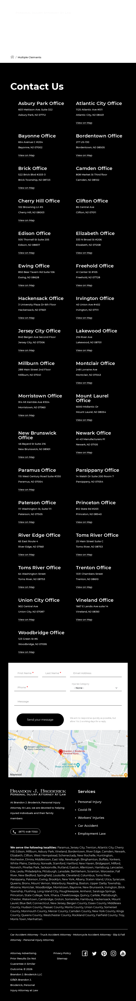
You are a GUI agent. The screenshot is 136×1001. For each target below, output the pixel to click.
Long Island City (47, 891)
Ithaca (55, 895)
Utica (107, 879)
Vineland (61, 851)
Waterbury (58, 883)
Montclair (28, 887)
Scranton (93, 871)
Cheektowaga (69, 895)
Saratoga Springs (104, 891)
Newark (120, 851)
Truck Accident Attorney (55, 934)
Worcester (107, 871)
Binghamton (89, 859)
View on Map (84, 122)
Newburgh (72, 859)
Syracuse (119, 879)
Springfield (44, 875)
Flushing (30, 891)
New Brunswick (93, 887)
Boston (84, 883)
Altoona (15, 887)
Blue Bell (25, 903)
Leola (20, 871)
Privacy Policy (62, 953)
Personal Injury (90, 802)
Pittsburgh (49, 871)
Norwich (15, 867)
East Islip (58, 859)
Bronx (26, 883)
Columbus (88, 875)
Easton (74, 867)
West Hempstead (45, 855)
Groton (59, 899)
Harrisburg (102, 867)
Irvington (111, 887)
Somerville (72, 899)
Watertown (29, 899)
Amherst (86, 891)
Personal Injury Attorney (38, 939)
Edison (20, 851)
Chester (15, 899)
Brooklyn (55, 879)
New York (68, 879)
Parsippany (17, 879)
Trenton (91, 847)
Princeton (16, 895)
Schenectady (67, 855)
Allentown (87, 867)
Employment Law (92, 834)
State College (33, 895)
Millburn (31, 851)
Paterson (32, 879)
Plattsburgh (109, 895)
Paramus (63, 847)
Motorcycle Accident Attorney (92, 934)
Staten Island (94, 879)
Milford (115, 863)
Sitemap (62, 958)
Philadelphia (33, 871)
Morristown (60, 887)
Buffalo (103, 859)
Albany (80, 879)
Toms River (103, 875)
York (46, 895)
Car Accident (88, 826)
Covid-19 (84, 810)
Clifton (28, 855)
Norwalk (46, 863)
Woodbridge (43, 887)
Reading (72, 883)
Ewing (43, 879)
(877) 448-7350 (92, 11)
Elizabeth (16, 855)
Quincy (84, 895)
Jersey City (77, 847)
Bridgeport (102, 863)
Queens (15, 883)
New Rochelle (86, 855)
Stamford (59, 863)
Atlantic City (106, 847)
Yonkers (114, 859)
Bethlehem (78, 871)
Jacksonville (48, 867)
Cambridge (45, 899)
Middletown (43, 859)
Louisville (59, 875)
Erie (12, 871)
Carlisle (95, 895)
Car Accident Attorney (24, 934)
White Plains (18, 863)
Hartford (72, 863)
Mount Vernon (40, 883)
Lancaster (116, 867)
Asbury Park (46, 851)
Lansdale (64, 871)
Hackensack (102, 899)
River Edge (93, 851)
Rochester (17, 859)
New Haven (86, 863)
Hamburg (86, 899)
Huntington (105, 855)
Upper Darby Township (105, 883)
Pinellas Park (31, 867)
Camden (107, 851)
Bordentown (76, 851)
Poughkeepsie (69, 891)
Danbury (34, 863)
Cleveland (72, 875)
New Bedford (27, 875)
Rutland (63, 867)
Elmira (29, 859)
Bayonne (75, 887)
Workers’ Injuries (91, 818)
